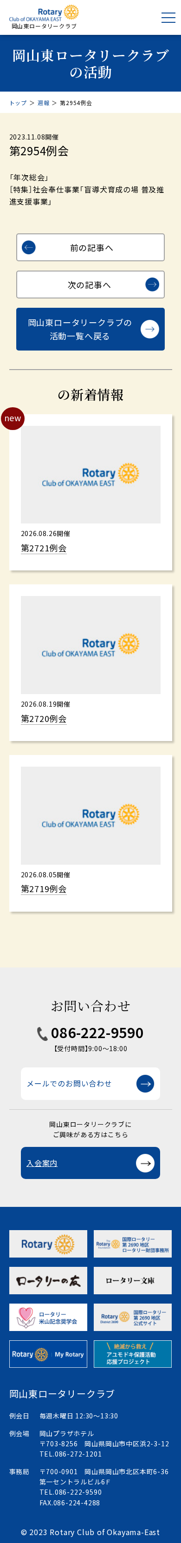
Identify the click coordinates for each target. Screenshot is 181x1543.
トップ (18, 102)
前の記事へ (92, 247)
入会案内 (42, 1162)
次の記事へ (89, 284)
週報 (44, 102)
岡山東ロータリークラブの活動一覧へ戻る (80, 329)
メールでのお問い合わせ (69, 1083)
